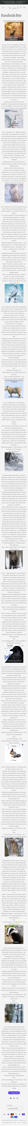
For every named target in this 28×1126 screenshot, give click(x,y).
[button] (3, 7)
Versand (19, 1122)
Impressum (24, 1122)
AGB (15, 1122)
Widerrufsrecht (23, 1120)
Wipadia (7, 1120)
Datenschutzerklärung (7, 1122)
